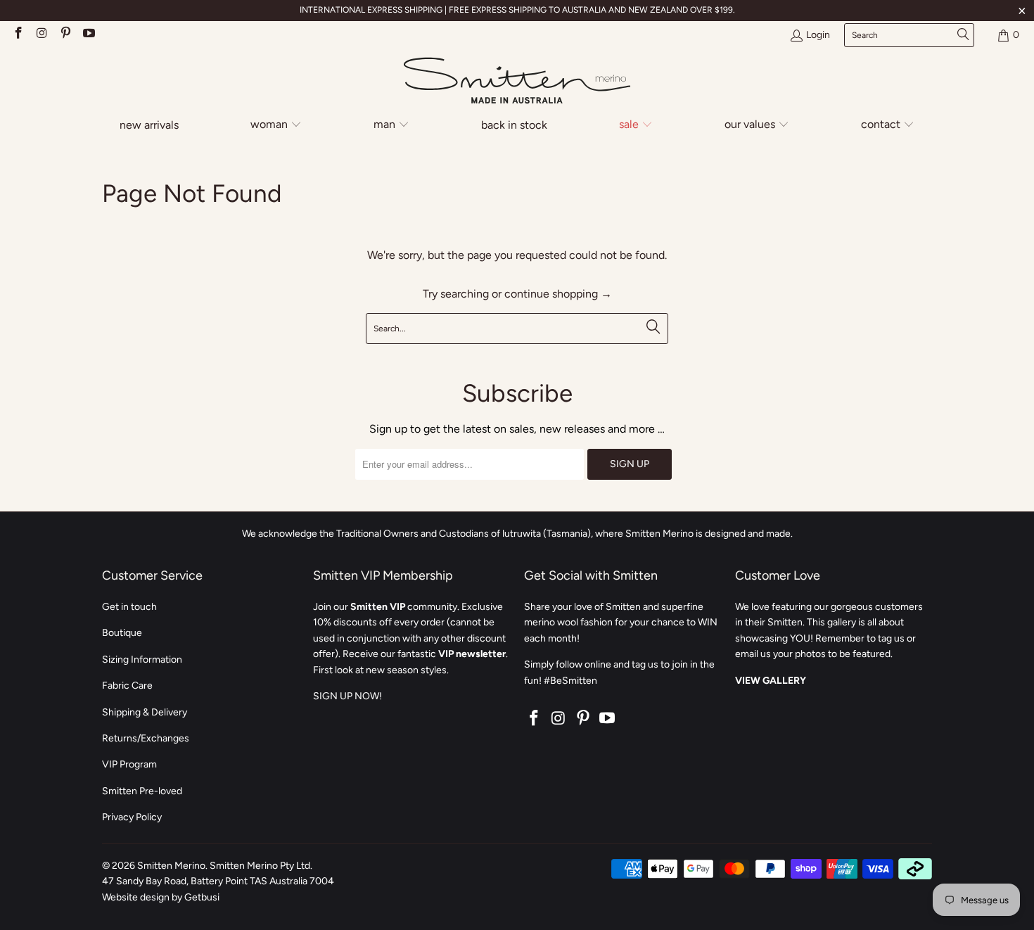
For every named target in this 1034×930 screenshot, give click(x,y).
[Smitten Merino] (517, 81)
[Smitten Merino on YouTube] (89, 35)
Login (818, 35)
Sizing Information (142, 659)
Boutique (122, 633)
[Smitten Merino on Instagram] (41, 35)
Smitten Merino (171, 866)
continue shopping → (558, 293)
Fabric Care (127, 686)
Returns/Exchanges (145, 738)
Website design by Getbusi (160, 897)
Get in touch (129, 607)
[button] (276, 125)
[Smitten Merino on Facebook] (18, 35)
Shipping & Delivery (144, 712)
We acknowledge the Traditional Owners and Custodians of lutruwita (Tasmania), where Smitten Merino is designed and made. (517, 534)
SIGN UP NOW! (347, 696)
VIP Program (129, 764)
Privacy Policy (132, 817)
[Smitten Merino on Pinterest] (65, 35)
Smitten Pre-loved (142, 791)
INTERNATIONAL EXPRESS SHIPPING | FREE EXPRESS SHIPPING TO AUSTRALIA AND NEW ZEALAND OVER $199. (517, 10)
